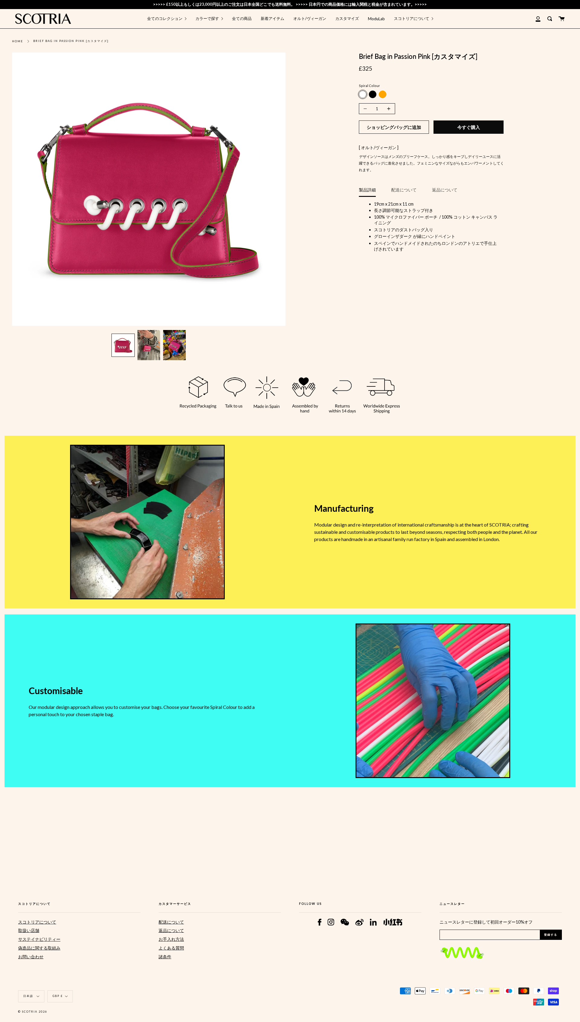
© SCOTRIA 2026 (32, 1011)
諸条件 (165, 956)
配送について (404, 189)
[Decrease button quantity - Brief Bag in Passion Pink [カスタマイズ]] (366, 108)
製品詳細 (367, 189)
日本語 (28, 996)
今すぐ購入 (468, 127)
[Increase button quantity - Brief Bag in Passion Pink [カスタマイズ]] (388, 108)
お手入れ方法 (171, 939)
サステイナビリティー (39, 939)
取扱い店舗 (28, 930)
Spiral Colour (369, 86)
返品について (444, 189)
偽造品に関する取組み (39, 947)
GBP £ (58, 996)
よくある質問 (171, 947)
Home (17, 41)
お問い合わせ (31, 956)
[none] (123, 345)
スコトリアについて (37, 921)
